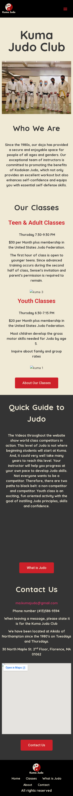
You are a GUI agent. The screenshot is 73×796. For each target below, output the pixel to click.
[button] (65, 9)
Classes (31, 778)
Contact (44, 785)
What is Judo (51, 778)
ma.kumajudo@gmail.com (37, 603)
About (27, 785)
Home (16, 778)
